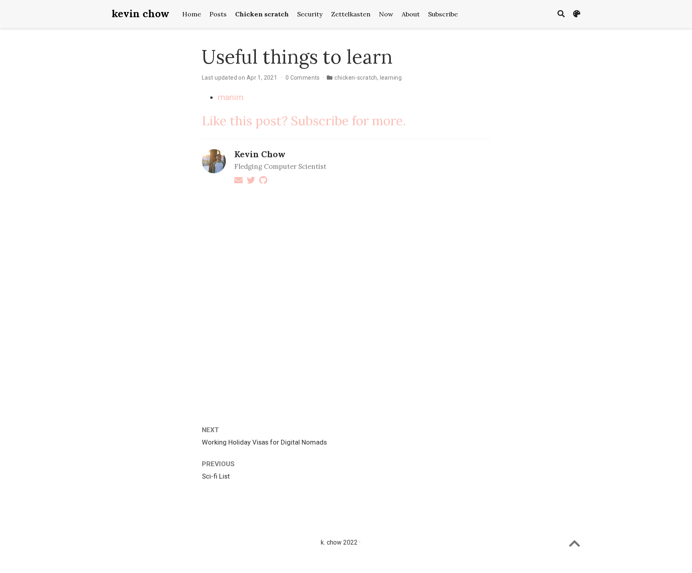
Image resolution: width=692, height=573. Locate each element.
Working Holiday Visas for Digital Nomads (264, 442)
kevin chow (140, 13)
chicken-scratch (355, 77)
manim (230, 97)
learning (391, 77)
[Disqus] (346, 296)
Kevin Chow (260, 154)
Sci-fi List (216, 476)
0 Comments (303, 77)
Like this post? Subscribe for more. (304, 120)
